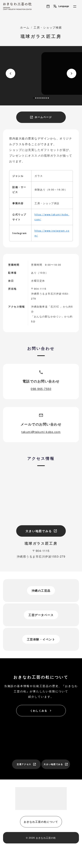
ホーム (25, 27)
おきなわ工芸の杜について (41, 821)
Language (61, 6)
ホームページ (41, 117)
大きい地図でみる (41, 531)
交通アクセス (26, 764)
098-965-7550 (41, 389)
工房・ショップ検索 (48, 27)
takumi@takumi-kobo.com (41, 432)
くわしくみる (41, 710)
